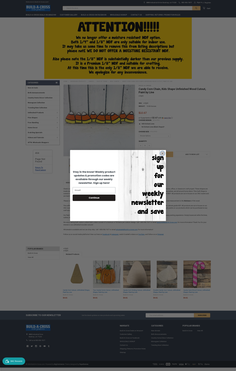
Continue (94, 197)
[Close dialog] (162, 153)
